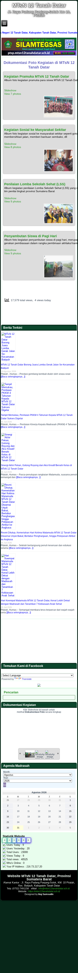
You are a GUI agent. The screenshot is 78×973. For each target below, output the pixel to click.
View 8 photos (13, 147)
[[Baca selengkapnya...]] (13, 376)
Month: (6, 772)
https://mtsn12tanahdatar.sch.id (44, 891)
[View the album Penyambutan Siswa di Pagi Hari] (58, 277)
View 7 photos (13, 93)
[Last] (57, 753)
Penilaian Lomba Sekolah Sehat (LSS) (34, 184)
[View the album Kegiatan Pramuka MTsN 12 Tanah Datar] (58, 116)
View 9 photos (13, 201)
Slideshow (10, 90)
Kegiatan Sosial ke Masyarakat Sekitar (35, 130)
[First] (20, 753)
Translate (27, 679)
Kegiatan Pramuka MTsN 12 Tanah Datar (36, 76)
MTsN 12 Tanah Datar (39, 5)
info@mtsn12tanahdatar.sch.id (54, 888)
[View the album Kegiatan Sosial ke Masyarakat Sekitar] (58, 171)
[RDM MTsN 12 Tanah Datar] (39, 686)
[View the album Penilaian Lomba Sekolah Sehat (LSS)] (58, 222)
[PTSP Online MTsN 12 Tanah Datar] (39, 54)
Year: (6, 778)
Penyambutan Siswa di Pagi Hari (30, 236)
